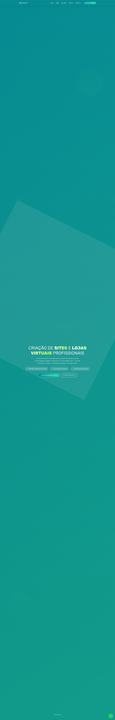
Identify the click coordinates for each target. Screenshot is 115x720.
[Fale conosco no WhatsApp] (111, 716)
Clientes (71, 3)
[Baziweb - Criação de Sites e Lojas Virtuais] (23, 3)
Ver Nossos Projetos (69, 375)
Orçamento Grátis (89, 3)
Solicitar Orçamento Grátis (49, 375)
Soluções (63, 3)
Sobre (57, 3)
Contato (77, 3)
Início (51, 3)
